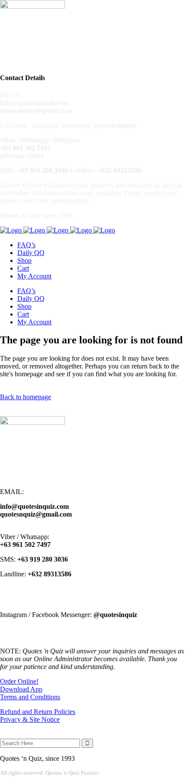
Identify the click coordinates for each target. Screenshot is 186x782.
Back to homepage (25, 397)
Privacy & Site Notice (30, 719)
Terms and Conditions (30, 697)
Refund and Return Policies (37, 711)
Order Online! (19, 681)
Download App (21, 689)
